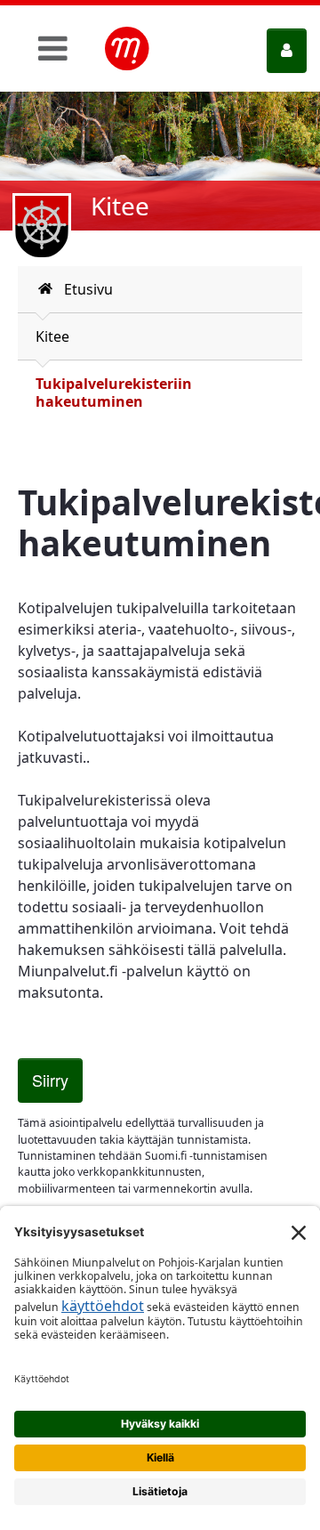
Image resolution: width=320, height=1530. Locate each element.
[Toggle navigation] (53, 48)
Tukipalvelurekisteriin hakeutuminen (114, 392)
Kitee (52, 336)
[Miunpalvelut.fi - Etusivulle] (127, 49)
